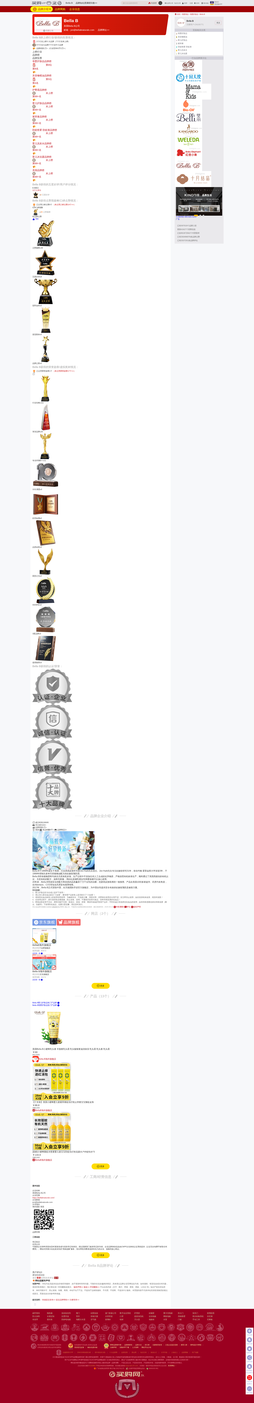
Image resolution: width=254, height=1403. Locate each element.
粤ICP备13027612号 (117, 1368)
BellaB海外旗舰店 (41, 945)
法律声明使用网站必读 (137, 1368)
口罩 (121, 1316)
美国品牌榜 (38, 170)
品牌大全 (138, 1345)
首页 (178, 14)
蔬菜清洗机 (139, 1316)
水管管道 (109, 1316)
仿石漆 (210, 1316)
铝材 (121, 1319)
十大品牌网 (113, 1352)
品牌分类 (170, 3)
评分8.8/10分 (38, 1275)
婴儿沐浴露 (182, 53)
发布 (197, 3)
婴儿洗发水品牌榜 (41, 143)
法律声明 (113, 1347)
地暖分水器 (80, 1319)
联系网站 (172, 1366)
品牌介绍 (43, 9)
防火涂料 (36, 1316)
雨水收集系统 (198, 1316)
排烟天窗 (94, 1316)
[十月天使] (188, 78)
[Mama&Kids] (193, 91)
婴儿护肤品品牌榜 (41, 103)
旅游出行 (154, 1352)
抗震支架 (65, 1316)
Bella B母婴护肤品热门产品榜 (44, 1005)
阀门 (78, 1313)
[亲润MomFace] (188, 66)
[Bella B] (188, 165)
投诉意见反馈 (79, 1347)
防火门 (180, 1313)
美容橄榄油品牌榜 (41, 75)
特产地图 (195, 1352)
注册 (191, 3)
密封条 (50, 1319)
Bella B (202, 14)
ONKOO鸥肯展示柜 (84, 1352)
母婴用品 (185, 14)
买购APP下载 (124, 1347)
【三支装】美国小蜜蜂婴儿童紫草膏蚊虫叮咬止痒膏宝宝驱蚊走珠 (63, 1102)
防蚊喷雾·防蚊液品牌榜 (44, 130)
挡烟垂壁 (181, 1316)
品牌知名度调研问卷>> (86, 3)
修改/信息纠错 (92, 1347)
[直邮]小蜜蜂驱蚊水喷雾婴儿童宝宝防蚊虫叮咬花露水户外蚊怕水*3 (63, 1152)
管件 (78, 1316)
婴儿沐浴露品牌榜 (41, 157)
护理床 (137, 1313)
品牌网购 (60, 9)
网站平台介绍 (146, 1347)
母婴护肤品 (194, 14)
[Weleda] (188, 141)
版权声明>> (78, 1287)
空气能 (93, 1319)
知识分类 (177, 3)
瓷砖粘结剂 (66, 1313)
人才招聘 (135, 1347)
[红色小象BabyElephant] (188, 153)
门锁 (180, 1319)
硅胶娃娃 (94, 1313)
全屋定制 (50, 1316)
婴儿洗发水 (182, 50)
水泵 (165, 1319)
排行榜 (147, 1345)
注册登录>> (74, 1300)
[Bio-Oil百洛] (188, 105)
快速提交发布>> (48, 1300)
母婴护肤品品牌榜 (41, 61)
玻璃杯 (108, 1319)
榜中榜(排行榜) (100, 1352)
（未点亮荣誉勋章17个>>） (64, 371)
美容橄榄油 (182, 37)
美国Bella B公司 (72, 26)
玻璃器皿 (210, 1313)
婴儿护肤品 (182, 40)
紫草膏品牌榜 (39, 116)
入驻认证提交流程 (171, 1345)
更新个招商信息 (186, 229)
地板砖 (151, 1319)
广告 (178, 219)
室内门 (195, 1313)
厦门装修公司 (110, 1313)
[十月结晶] (193, 179)
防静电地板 (66, 1319)
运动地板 (152, 1316)
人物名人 (174, 1352)
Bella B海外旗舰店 (42, 971)
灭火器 (137, 1319)
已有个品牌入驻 (187, 226)
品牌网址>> (103, 30)
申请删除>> (95, 1287)
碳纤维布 (36, 1313)
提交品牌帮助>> (62, 1300)
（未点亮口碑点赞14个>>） (64, 204)
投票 (38, 72)
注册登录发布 (157, 1345)
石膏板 (210, 1319)
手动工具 (196, 1319)
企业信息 (74, 9)
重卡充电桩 (168, 1313)
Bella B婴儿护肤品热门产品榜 (44, 1003)
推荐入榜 (184, 1345)
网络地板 (167, 1316)
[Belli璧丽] (188, 117)
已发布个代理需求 (188, 233)
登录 (185, 3)
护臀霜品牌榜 (39, 90)
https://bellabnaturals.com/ (43, 1198)
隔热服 (50, 1313)
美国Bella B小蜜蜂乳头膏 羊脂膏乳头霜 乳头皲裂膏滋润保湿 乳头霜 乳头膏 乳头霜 (71, 1049)
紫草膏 (180, 43)
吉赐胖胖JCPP (68, 1352)
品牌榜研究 (128, 1345)
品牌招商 (124, 1352)
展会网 (134, 1352)
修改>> (87, 1287)
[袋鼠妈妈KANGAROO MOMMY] (188, 129)
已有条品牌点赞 (188, 237)
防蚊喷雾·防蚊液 (185, 47)
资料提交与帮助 (195, 1345)
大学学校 (164, 1352)
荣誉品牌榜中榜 (115, 1345)
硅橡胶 (151, 1313)
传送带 (35, 1319)
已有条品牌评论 (187, 240)
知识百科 (143, 1352)
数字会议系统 (125, 1313)
